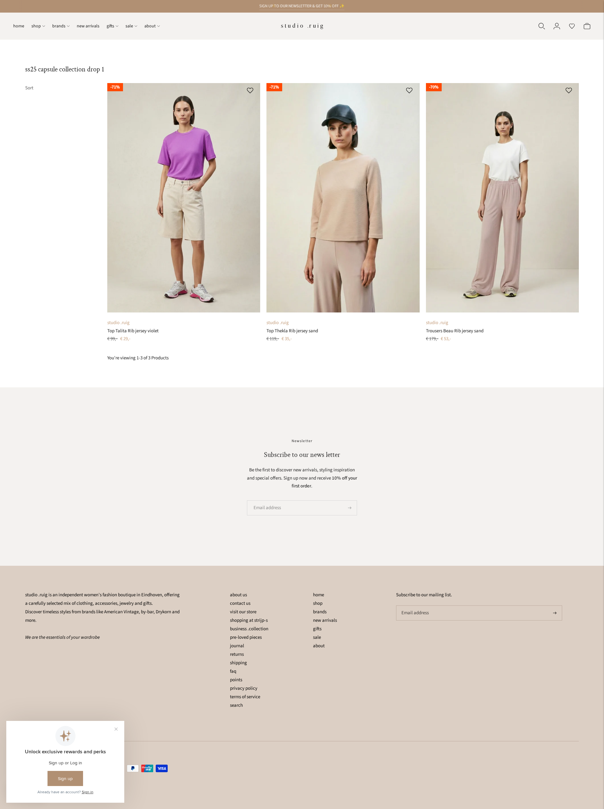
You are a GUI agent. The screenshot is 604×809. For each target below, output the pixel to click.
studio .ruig (118, 322)
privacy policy (243, 688)
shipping (238, 663)
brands (58, 26)
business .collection (249, 629)
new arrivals (88, 26)
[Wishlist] (572, 26)
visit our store (243, 612)
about (150, 26)
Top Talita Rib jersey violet (133, 331)
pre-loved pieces (246, 637)
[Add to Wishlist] (250, 90)
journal (237, 646)
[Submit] (349, 508)
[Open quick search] (541, 26)
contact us (240, 603)
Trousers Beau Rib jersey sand (455, 331)
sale (129, 26)
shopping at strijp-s (249, 620)
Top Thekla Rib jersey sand (292, 331)
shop (36, 26)
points (236, 680)
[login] (556, 26)
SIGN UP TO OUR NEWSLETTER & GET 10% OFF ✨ (301, 6)
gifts (110, 26)
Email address (265, 500)
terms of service (245, 697)
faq (233, 671)
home (18, 26)
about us (238, 595)
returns (237, 654)
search (236, 705)
